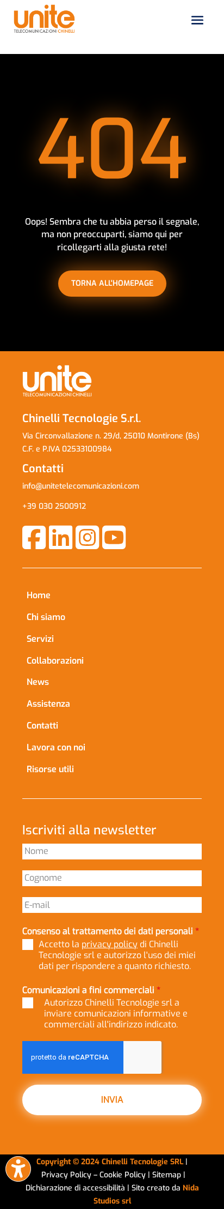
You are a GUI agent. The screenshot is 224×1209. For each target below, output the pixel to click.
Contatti (42, 725)
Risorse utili (50, 769)
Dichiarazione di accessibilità (76, 1188)
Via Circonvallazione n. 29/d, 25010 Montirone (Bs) (111, 436)
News (38, 682)
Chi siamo (46, 617)
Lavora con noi (56, 747)
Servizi (40, 639)
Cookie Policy (123, 1175)
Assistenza (48, 703)
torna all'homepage (112, 283)
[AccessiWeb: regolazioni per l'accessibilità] (18, 1169)
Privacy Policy (66, 1175)
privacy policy (110, 944)
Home (39, 595)
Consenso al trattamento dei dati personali (110, 931)
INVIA (112, 1099)
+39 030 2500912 (54, 506)
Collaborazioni (55, 660)
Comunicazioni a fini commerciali (91, 990)
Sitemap (166, 1175)
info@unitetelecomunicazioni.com (80, 486)
